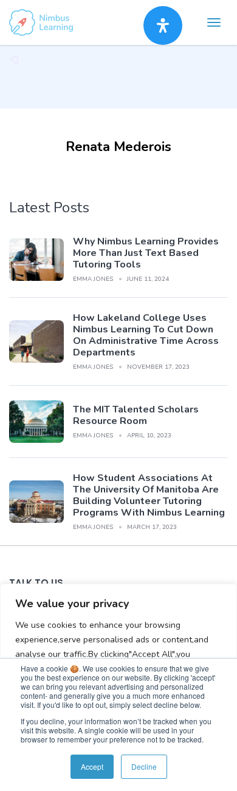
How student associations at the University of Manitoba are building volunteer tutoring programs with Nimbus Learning (149, 495)
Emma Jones (93, 279)
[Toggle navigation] (214, 22)
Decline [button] (144, 766)
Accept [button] (92, 766)
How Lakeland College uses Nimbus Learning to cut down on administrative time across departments (146, 335)
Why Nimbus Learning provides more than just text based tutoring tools (146, 253)
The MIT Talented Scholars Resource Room (136, 415)
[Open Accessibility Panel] (162, 25)
